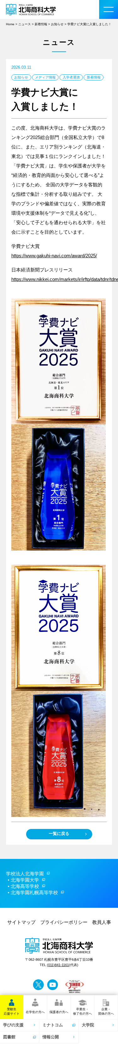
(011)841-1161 (58, 965)
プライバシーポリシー (63, 922)
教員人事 (101, 922)
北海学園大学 (25, 880)
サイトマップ (21, 922)
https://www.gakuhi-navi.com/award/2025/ (54, 255)
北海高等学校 (25, 886)
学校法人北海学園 (25, 873)
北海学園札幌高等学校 (34, 892)
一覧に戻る (59, 833)
